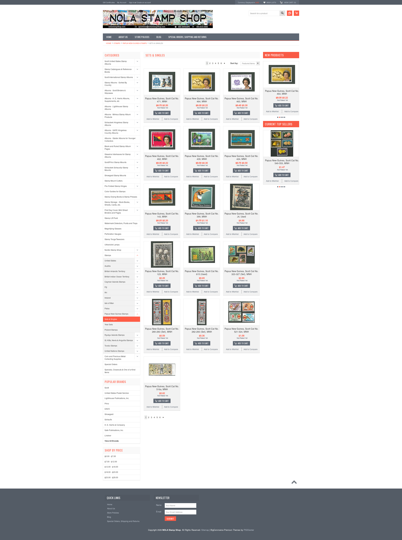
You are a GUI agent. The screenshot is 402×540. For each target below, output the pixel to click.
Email (158, 511)
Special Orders (111, 364)
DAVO (107, 408)
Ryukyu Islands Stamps (115, 335)
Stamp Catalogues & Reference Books (118, 70)
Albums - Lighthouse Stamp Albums (116, 107)
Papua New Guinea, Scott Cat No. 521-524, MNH (241, 330)
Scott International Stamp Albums (119, 77)
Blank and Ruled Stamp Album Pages (118, 147)
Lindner (108, 435)
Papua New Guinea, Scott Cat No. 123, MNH (162, 272)
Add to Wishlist (153, 119)
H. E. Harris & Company (115, 424)
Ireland (108, 297)
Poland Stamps (111, 329)
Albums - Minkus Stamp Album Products (118, 115)
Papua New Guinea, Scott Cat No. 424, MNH (241, 157)
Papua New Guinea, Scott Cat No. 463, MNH (241, 100)
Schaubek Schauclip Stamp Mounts (116, 168)
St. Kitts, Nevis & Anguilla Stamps (119, 340)
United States (110, 260)
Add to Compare (171, 119)
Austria (108, 266)
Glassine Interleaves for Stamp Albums (118, 155)
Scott (107, 387)
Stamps (117, 43)
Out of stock (283, 174)
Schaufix (108, 419)
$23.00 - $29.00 (111, 477)
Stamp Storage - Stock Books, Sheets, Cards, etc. (117, 203)
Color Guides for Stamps (115, 191)
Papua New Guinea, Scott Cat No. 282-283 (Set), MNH (202, 330)
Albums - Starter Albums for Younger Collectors (120, 139)
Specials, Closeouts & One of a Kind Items (120, 371)
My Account (121, 2)
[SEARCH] (282, 13)
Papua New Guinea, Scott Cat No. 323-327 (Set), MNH (241, 272)
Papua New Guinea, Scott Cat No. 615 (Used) (202, 272)
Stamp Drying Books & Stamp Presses (121, 196)
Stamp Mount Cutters (113, 180)
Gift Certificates (109, 2)
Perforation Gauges (113, 234)
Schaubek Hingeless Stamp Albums (116, 123)
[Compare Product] (289, 13)
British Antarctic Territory (115, 271)
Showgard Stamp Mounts (115, 175)
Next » (224, 63)
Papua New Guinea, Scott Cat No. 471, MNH (162, 100)
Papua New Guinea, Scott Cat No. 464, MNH (202, 100)
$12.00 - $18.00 (111, 466)
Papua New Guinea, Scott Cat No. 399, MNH (202, 215)
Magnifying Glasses (113, 228)
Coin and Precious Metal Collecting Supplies (115, 357)
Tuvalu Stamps (111, 345)
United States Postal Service (117, 393)
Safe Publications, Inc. (114, 430)
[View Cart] (296, 13)
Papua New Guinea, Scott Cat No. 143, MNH (162, 215)
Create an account (144, 2)
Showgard (109, 414)
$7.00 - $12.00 (111, 461)
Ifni (106, 292)
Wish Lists (271, 2)
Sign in (131, 2)
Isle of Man (109, 303)
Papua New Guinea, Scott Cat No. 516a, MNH (162, 388)
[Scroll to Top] (294, 482)
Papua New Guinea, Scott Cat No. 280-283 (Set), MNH (162, 330)
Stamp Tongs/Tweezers (114, 239)
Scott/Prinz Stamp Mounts (115, 162)
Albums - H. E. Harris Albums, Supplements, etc (117, 99)
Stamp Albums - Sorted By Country (116, 83)
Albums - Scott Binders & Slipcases (115, 91)
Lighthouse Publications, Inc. (117, 398)
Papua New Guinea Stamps (135, 43)
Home (108, 43)
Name (158, 504)
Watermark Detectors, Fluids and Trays (121, 223)
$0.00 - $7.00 (110, 456)
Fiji (106, 287)
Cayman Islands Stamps (115, 281)
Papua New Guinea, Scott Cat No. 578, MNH (282, 162)
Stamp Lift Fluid (111, 218)
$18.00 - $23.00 (111, 472)
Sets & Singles (111, 319)
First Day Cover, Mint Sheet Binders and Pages (116, 211)
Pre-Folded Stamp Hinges (116, 186)
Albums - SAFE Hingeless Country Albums (116, 131)
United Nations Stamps (114, 351)
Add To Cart (163, 113)
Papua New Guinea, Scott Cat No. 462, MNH (162, 157)
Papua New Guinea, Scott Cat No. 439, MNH (202, 157)
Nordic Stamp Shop (113, 250)
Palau (107, 308)
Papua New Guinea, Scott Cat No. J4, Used (241, 215)
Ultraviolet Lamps (112, 244)
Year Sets (109, 324)
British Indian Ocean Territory (117, 276)
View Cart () (290, 2)
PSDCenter (249, 529)
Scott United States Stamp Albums (116, 62)
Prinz (107, 403)
